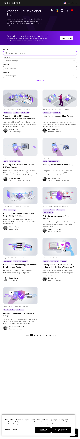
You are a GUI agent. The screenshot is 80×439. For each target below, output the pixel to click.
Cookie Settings (11, 429)
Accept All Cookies (43, 430)
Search (5, 49)
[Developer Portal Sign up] (66, 38)
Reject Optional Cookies (61, 430)
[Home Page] (11, 3)
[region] (38, 425)
